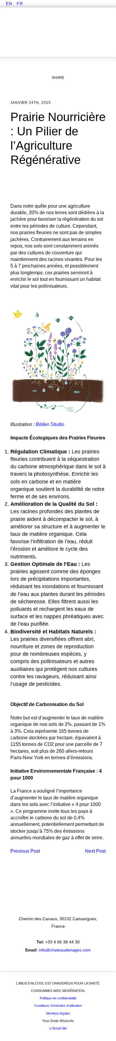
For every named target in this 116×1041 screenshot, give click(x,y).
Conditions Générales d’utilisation (58, 1005)
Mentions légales (58, 1013)
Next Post (95, 851)
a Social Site (58, 1028)
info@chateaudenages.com (65, 950)
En (9, 3)
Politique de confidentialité (58, 998)
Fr (20, 3)
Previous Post (25, 851)
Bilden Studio (50, 424)
